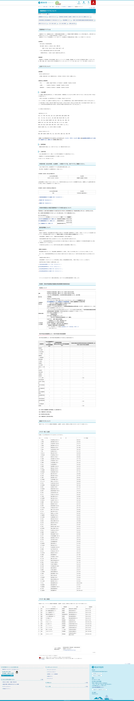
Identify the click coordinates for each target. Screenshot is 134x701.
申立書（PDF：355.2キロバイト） (45, 200)
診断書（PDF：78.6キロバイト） (45, 203)
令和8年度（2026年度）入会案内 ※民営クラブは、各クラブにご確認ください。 (74, 16)
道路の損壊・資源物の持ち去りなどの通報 (11, 684)
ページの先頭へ (128, 663)
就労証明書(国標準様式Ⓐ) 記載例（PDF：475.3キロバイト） (50, 271)
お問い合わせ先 (72, 23)
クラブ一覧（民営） (63, 23)
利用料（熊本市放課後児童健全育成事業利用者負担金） (83, 20)
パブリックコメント (6, 686)
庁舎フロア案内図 (97, 675)
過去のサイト (50, 676)
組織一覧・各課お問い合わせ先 (100, 689)
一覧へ (42, 679)
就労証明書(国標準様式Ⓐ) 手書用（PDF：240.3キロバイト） (50, 268)
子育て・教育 (51, 6)
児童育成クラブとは (42, 16)
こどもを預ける (63, 6)
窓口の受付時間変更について (98, 687)
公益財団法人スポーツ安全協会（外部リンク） (70, 326)
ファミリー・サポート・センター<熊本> (72, 138)
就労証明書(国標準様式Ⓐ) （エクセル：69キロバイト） (49, 266)
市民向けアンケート (6, 688)
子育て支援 (57, 6)
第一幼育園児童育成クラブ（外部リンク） (47, 220)
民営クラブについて (42, 23)
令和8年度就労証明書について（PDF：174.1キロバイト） (50, 264)
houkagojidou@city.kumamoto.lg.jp (70, 650)
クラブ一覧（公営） (52, 23)
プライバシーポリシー (52, 671)
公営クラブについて (52, 16)
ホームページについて (52, 669)
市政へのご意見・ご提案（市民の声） (10, 682)
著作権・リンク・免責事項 (53, 674)
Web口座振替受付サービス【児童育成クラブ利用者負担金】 (58, 301)
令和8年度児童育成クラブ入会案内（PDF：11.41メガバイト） (51, 197)
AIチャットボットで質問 (7, 675)
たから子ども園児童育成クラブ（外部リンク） (48, 218)
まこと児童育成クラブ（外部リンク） (46, 223)
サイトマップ (50, 678)
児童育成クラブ (70, 6)
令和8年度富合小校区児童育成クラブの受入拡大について (49, 20)
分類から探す (45, 6)
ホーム (40, 6)
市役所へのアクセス (97, 673)
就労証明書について (66, 20)
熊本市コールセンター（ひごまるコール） (11, 669)
